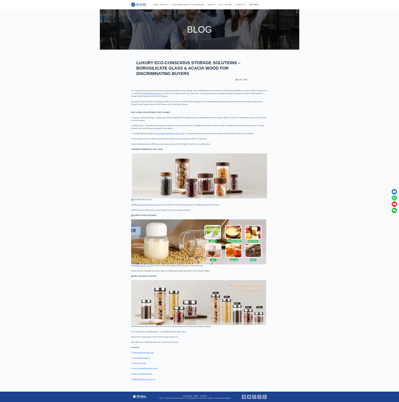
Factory (228, 5)
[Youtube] (249, 397)
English (255, 4)
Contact (203, 396)
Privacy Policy (203, 398)
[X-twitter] (254, 397)
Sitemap (210, 398)
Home (155, 5)
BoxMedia (228, 398)
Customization (197, 5)
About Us (212, 5)
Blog (221, 5)
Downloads (187, 396)
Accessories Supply (181, 5)
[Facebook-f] (259, 397)
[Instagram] (265, 397)
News (196, 396)
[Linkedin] (244, 397)
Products (164, 5)
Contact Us (241, 5)
